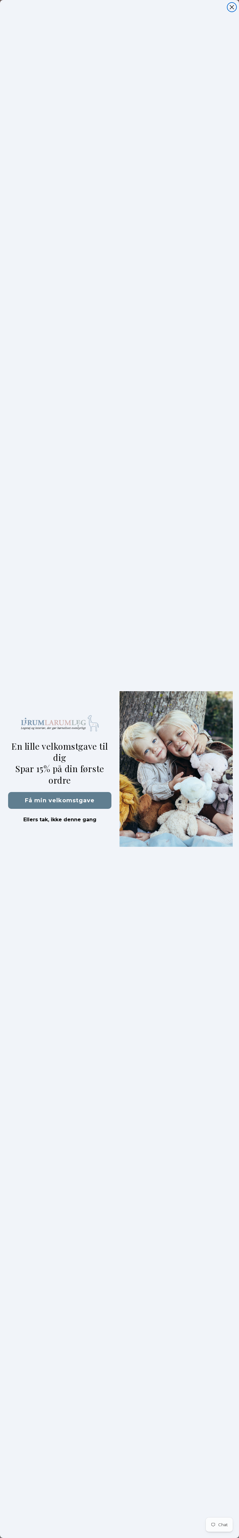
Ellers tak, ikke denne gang (59, 820)
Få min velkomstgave (60, 800)
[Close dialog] (232, 7)
